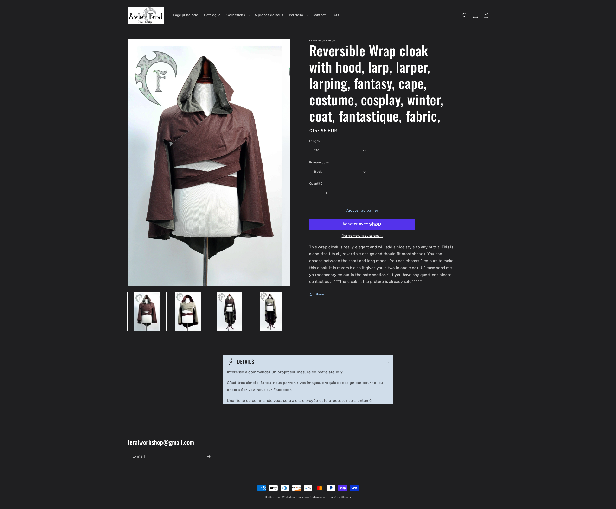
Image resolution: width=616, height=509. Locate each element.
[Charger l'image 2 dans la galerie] (188, 311)
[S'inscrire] (208, 456)
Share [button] (319, 294)
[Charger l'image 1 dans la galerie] (147, 311)
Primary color (319, 162)
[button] (238, 15)
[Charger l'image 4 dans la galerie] (270, 311)
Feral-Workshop (285, 497)
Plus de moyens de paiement (362, 235)
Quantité (315, 183)
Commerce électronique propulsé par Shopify (323, 497)
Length (314, 141)
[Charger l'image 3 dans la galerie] (229, 311)
